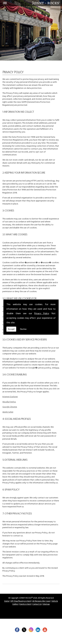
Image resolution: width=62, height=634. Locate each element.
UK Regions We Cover (41, 601)
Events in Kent (25, 604)
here (57, 368)
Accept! (11, 329)
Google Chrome (9, 407)
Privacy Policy (41, 314)
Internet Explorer (10, 397)
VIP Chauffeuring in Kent (21, 601)
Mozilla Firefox (9, 402)
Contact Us (36, 604)
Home (6, 601)
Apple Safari (7, 412)
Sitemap (46, 604)
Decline (23, 329)
